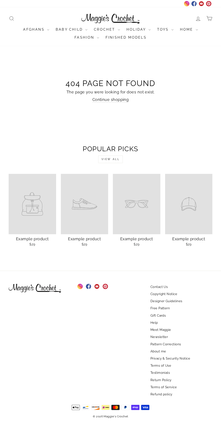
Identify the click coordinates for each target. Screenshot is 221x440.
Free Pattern (160, 308)
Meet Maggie (160, 330)
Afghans (34, 29)
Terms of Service (163, 387)
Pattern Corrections (165, 344)
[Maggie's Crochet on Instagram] (80, 286)
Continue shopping (110, 99)
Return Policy (161, 380)
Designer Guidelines (166, 301)
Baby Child (70, 29)
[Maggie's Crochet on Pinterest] (105, 286)
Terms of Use (160, 366)
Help (154, 323)
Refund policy (161, 394)
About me (158, 351)
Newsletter (159, 337)
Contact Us (159, 287)
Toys (163, 29)
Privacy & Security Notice (170, 358)
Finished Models (126, 37)
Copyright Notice (163, 294)
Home (187, 29)
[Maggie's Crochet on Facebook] (88, 286)
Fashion (85, 37)
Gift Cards (158, 315)
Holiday (136, 29)
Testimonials (160, 373)
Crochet (105, 29)
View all (110, 159)
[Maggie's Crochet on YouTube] (96, 286)
